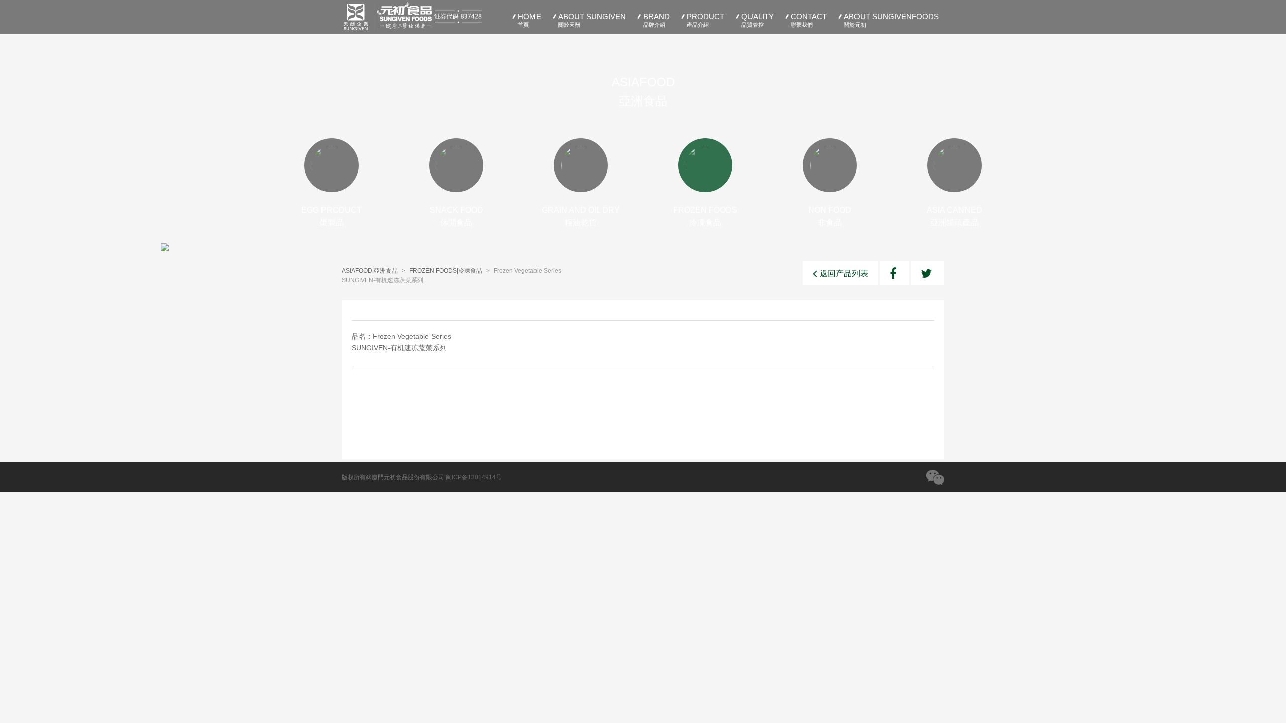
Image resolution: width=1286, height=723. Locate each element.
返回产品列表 (844, 273)
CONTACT (809, 20)
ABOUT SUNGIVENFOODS (891, 20)
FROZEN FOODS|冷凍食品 (445, 270)
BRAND (656, 20)
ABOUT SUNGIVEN (592, 20)
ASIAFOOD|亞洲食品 (370, 270)
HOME (529, 20)
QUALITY (757, 20)
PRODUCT (705, 20)
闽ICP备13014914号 (474, 477)
